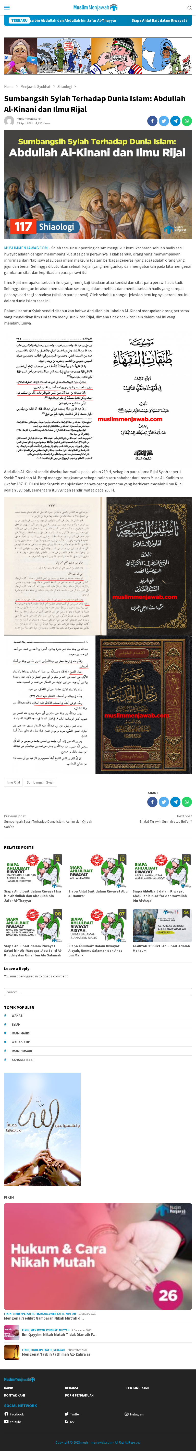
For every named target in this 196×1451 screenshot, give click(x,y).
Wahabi (17, 1015)
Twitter (75, 1414)
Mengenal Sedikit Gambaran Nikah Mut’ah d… (44, 1318)
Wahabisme (21, 1042)
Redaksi (71, 1388)
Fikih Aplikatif (23, 1313)
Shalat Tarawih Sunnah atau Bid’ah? (166, 819)
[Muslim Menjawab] (98, 7)
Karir (8, 1388)
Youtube (15, 1422)
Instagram (137, 1414)
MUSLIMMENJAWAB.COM (26, 247)
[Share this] (152, 121)
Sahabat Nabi (22, 1060)
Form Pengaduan (79, 1395)
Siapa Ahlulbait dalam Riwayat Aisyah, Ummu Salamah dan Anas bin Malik (95, 950)
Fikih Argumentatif (49, 1313)
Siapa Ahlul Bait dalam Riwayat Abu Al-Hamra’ (122, 20)
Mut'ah (71, 1313)
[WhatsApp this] (187, 121)
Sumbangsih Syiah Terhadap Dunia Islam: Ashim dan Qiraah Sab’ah (48, 821)
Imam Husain (22, 1051)
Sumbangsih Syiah (40, 782)
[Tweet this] (164, 121)
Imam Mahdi (21, 1033)
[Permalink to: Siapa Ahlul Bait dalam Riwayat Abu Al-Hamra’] (98, 871)
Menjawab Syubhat (44, 1330)
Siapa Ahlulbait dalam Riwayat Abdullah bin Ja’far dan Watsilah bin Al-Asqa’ (160, 896)
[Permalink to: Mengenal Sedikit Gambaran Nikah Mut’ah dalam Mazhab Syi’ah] (98, 1256)
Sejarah (59, 1350)
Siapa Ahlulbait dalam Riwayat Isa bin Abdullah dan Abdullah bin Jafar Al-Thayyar (32, 896)
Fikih (9, 1197)
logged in (30, 976)
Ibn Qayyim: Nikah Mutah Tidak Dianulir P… (59, 1334)
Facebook (17, 1414)
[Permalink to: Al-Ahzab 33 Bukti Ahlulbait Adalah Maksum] (162, 925)
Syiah (16, 1024)
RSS (72, 1422)
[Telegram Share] (175, 121)
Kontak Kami (14, 1395)
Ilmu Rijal (13, 782)
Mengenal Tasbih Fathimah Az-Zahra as (56, 1354)
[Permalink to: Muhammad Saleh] (9, 120)
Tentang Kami (137, 1388)
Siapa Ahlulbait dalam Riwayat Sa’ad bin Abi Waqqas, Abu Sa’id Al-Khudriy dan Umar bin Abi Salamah (33, 950)
